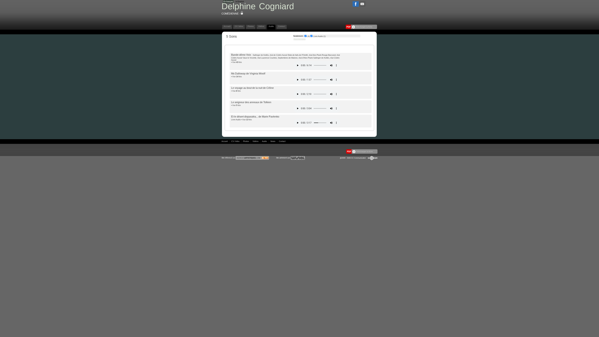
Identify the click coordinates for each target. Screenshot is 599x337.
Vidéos (256, 141)
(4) (308, 36)
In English (240, 1)
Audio (264, 141)
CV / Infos (235, 141)
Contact (282, 141)
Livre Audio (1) (319, 36)
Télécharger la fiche (363, 27)
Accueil (225, 141)
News (273, 141)
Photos (246, 141)
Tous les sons (299, 39)
